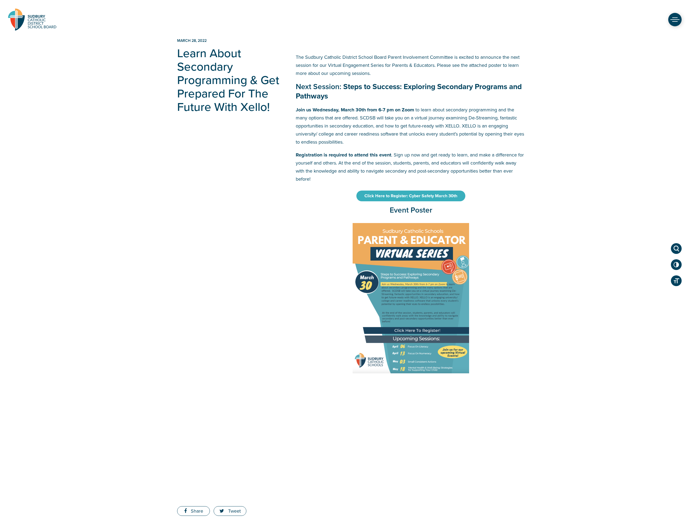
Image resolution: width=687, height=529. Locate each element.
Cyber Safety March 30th (410, 196)
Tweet (234, 511)
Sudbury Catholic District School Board (32, 19)
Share (196, 511)
